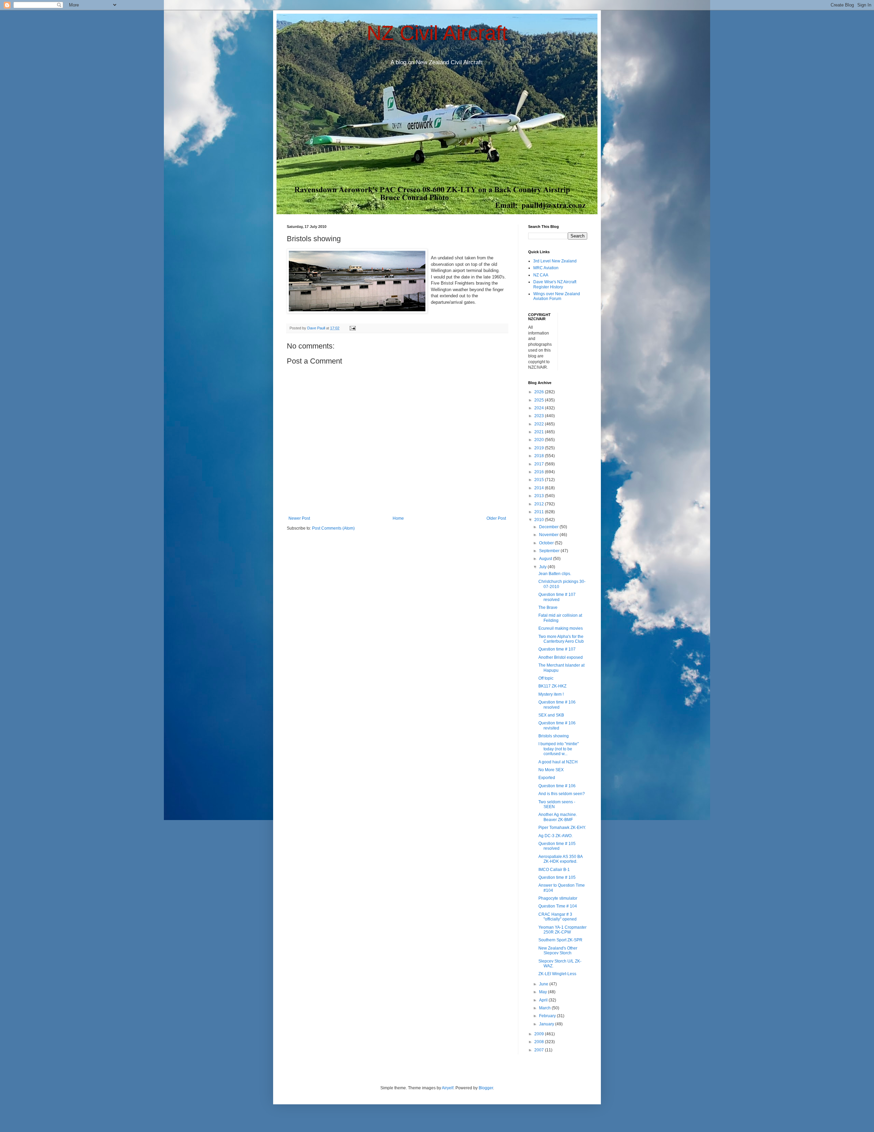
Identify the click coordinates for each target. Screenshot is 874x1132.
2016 (539, 471)
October (547, 543)
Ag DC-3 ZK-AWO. (555, 835)
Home (398, 518)
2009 (539, 1034)
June (544, 984)
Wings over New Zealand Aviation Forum (556, 296)
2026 (539, 392)
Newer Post (299, 518)
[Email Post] (352, 328)
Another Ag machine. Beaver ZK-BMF (557, 817)
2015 (539, 479)
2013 (539, 495)
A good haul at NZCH (558, 762)
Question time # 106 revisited (557, 725)
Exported (546, 777)
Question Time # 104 (557, 906)
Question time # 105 (557, 877)
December (549, 526)
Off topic (545, 678)
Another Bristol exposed (560, 657)
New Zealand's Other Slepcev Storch (557, 950)
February (548, 1015)
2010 (539, 519)
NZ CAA (540, 275)
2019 (539, 448)
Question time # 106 (557, 785)
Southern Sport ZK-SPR (560, 940)
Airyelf (447, 1088)
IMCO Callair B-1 (554, 869)
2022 (539, 424)
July (543, 566)
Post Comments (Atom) (333, 528)
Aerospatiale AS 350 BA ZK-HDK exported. (560, 859)
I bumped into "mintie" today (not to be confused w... (558, 748)
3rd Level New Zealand (555, 261)
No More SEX (551, 769)
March (545, 1008)
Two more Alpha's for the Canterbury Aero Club (561, 639)
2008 (539, 1041)
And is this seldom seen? (561, 793)
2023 (539, 415)
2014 (539, 488)
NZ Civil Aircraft (437, 33)
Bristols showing (553, 736)
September (550, 550)
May (543, 992)
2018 (539, 455)
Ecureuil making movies (560, 628)
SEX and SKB (551, 715)
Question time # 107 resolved (557, 597)
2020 (539, 439)
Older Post (496, 518)
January (547, 1024)
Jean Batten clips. (554, 573)
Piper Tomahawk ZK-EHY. (562, 827)
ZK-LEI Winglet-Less (557, 973)
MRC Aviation (546, 267)
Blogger (486, 1088)
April (544, 1000)
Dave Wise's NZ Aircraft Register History (554, 284)
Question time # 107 (557, 649)
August (546, 558)
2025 (539, 400)
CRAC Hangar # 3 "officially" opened (557, 917)
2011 (539, 511)
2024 (539, 408)
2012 (539, 504)
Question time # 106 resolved (557, 704)
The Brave (548, 607)
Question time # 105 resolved (557, 846)
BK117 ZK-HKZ (552, 686)
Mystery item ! (551, 694)
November (549, 534)
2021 (539, 431)
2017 (539, 464)
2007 (539, 1050)
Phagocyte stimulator (557, 898)
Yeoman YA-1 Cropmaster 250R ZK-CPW (562, 930)
